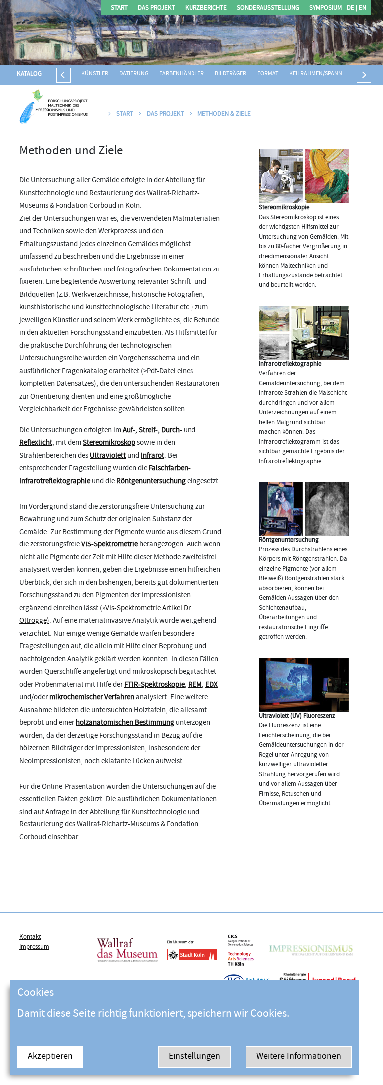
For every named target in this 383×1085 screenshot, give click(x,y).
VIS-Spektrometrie (109, 544)
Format (267, 74)
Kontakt (30, 937)
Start (119, 8)
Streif (147, 430)
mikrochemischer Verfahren (91, 697)
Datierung (133, 74)
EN (361, 8)
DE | (352, 8)
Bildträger (230, 74)
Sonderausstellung (268, 8)
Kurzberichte (206, 8)
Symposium (325, 8)
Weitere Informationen (298, 1057)
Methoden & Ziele (223, 114)
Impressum (34, 947)
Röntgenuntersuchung (151, 481)
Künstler (94, 74)
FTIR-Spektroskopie (154, 685)
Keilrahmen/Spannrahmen (327, 74)
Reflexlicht (35, 443)
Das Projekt (156, 8)
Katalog (29, 74)
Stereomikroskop (109, 443)
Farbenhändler (181, 74)
